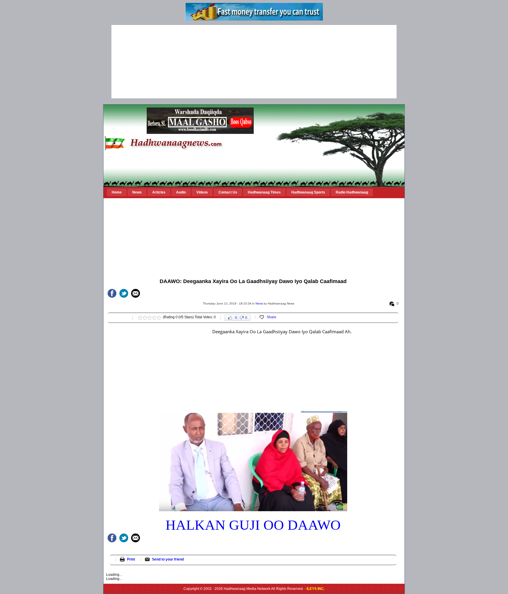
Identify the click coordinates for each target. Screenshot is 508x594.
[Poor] (140, 317)
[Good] (149, 317)
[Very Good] (154, 317)
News (259, 303)
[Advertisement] (254, 61)
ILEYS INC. (316, 589)
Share (271, 317)
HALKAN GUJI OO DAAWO (253, 525)
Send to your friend (168, 559)
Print (131, 559)
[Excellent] (159, 317)
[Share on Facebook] (112, 293)
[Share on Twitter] (123, 293)
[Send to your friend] (135, 293)
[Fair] (145, 317)
